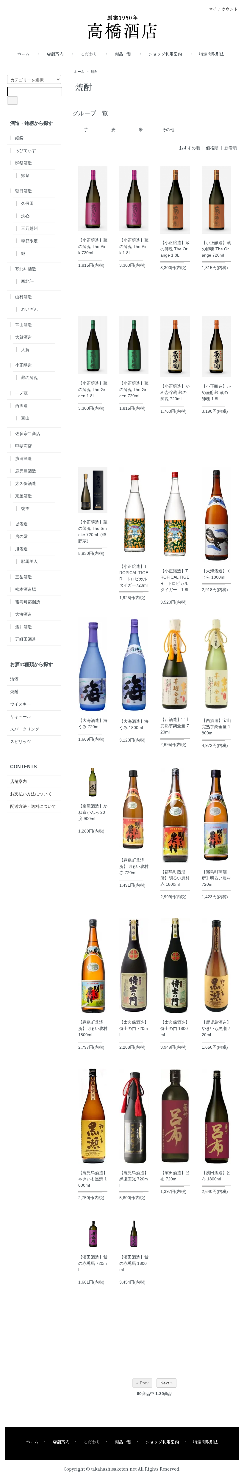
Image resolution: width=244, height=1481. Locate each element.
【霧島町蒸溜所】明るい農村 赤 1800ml (175, 878)
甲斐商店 (23, 446)
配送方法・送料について (33, 806)
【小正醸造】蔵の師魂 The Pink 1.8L (133, 246)
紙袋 (19, 138)
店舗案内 (55, 54)
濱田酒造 (23, 458)
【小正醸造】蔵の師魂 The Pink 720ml (92, 246)
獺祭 (25, 175)
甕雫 (25, 508)
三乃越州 (29, 228)
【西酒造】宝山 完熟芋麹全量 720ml (175, 725)
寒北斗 (27, 281)
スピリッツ (20, 741)
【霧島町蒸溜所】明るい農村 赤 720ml (133, 866)
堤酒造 (21, 524)
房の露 (21, 536)
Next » (166, 1383)
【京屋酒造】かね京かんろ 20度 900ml (92, 812)
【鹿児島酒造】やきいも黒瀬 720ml (216, 1028)
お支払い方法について (31, 793)
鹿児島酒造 (25, 471)
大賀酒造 (23, 337)
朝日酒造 (23, 191)
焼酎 (94, 72)
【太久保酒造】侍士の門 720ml (133, 1028)
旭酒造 (21, 548)
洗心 (25, 215)
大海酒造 (23, 614)
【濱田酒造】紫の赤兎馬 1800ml (133, 1263)
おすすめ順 (189, 147)
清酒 (14, 679)
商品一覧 (123, 54)
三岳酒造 (23, 576)
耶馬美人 (29, 561)
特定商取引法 (211, 54)
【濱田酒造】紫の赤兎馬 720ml (92, 1263)
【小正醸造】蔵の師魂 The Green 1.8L (92, 389)
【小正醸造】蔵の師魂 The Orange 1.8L (175, 248)
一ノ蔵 (21, 393)
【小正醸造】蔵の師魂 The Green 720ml (133, 389)
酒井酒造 (23, 626)
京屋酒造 (23, 496)
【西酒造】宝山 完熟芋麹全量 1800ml (216, 726)
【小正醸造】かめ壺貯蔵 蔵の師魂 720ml (175, 392)
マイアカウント (223, 9)
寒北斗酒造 (25, 268)
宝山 (25, 418)
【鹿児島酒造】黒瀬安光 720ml (133, 1179)
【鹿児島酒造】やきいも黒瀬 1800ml (92, 1179)
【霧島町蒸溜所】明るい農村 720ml (216, 878)
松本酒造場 (25, 589)
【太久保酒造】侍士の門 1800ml (175, 1028)
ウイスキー (20, 704)
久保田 (27, 203)
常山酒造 (23, 324)
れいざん (29, 309)
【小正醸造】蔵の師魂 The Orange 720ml (216, 248)
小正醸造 (23, 365)
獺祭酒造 (23, 163)
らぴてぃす (25, 150)
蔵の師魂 (29, 377)
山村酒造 (23, 296)
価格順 (212, 147)
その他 (168, 129)
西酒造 (21, 405)
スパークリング (24, 729)
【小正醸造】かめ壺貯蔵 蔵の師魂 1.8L (216, 392)
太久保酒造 (25, 483)
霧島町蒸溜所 (27, 601)
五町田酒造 (25, 639)
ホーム (23, 54)
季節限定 (29, 240)
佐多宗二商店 (27, 433)
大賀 (25, 349)
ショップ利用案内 (165, 54)
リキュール (20, 716)
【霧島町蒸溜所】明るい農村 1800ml (92, 1028)
